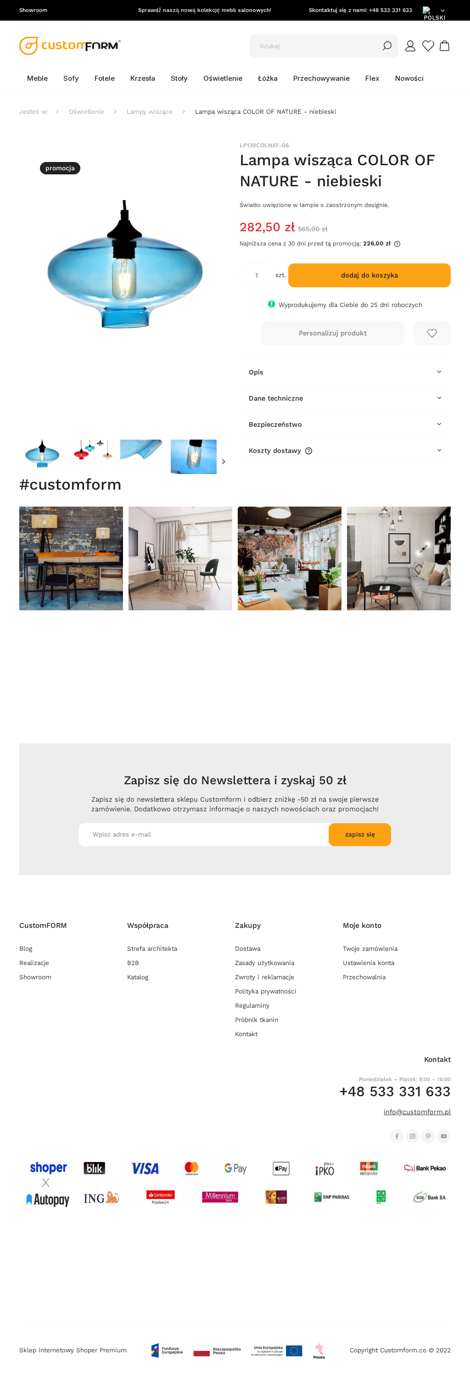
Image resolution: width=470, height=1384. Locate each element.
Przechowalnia (364, 977)
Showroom (33, 10)
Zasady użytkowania (264, 963)
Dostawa (247, 949)
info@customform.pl (417, 1112)
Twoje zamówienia (370, 949)
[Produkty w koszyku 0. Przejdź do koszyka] (446, 45)
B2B (133, 963)
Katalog (137, 977)
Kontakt (246, 1034)
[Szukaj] (387, 45)
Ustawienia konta (368, 963)
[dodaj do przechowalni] (432, 333)
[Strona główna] (70, 46)
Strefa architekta (152, 949)
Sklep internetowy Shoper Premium (73, 1350)
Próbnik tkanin (256, 1020)
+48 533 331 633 (390, 10)
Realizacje (34, 963)
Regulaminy (252, 1006)
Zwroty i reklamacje (264, 977)
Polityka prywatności (266, 991)
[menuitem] (37, 78)
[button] (223, 461)
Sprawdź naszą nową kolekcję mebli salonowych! (204, 10)
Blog (25, 949)
